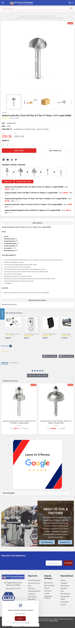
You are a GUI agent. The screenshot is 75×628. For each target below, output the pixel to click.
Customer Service (34, 583)
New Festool (48, 583)
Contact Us (65, 542)
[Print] (12, 159)
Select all (7, 181)
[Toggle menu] (2, 2)
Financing (31, 588)
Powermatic (65, 602)
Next (71, 102)
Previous (4, 102)
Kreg (62, 591)
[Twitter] (16, 159)
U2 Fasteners (65, 585)
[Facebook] (3, 159)
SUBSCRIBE (68, 563)
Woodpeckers (65, 596)
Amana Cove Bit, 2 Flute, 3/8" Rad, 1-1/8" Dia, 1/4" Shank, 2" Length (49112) (55, 422)
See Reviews (47, 542)
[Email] (7, 159)
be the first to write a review (37, 375)
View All (63, 604)
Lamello (46, 593)
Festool (46, 588)
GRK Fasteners (65, 594)
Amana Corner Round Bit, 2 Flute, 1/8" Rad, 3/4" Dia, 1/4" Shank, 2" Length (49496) (19, 422)
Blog (29, 585)
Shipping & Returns (34, 591)
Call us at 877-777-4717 (13, 588)
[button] (37, 464)
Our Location (32, 596)
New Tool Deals (49, 585)
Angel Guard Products (48, 597)
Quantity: (6, 140)
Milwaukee (64, 583)
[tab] (4, 363)
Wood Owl (64, 588)
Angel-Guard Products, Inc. (54, 520)
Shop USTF (31, 599)
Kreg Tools (47, 591)
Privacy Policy (53, 621)
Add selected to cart (24, 181)
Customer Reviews (34, 580)
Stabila (63, 599)
